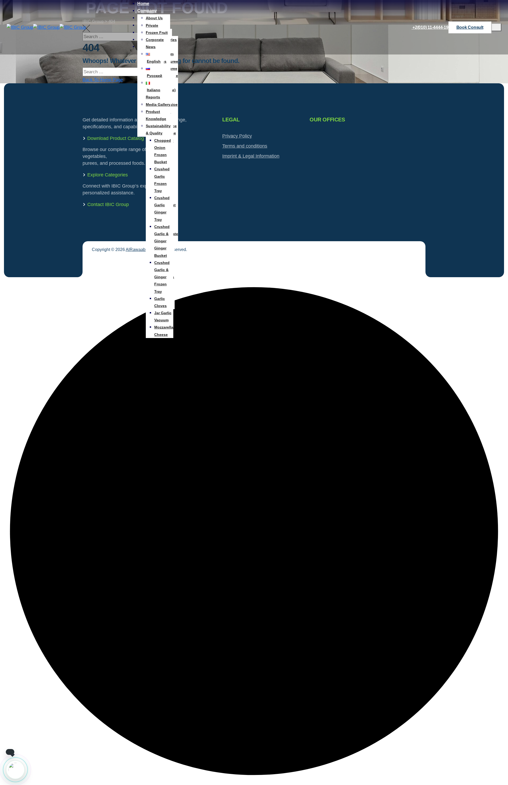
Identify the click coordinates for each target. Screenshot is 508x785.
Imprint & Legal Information (250, 156)
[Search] (498, 75)
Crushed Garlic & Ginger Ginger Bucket (162, 241)
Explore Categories (107, 174)
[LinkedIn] (413, 256)
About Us (154, 18)
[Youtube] (413, 268)
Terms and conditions (244, 146)
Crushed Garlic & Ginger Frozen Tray (162, 277)
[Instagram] (413, 262)
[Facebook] (413, 249)
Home (143, 3)
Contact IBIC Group (108, 204)
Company (147, 10)
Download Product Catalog (115, 138)
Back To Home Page (103, 79)
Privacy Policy (237, 136)
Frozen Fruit (157, 32)
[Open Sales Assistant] (15, 769)
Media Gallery (158, 104)
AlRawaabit (137, 249)
